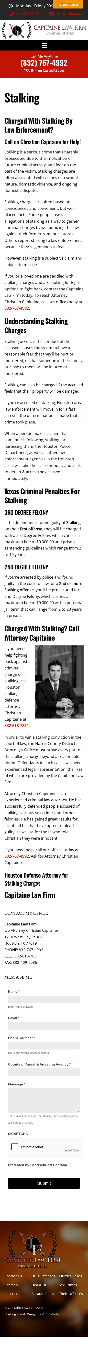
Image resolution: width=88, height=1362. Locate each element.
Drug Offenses (43, 1276)
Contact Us (13, 1276)
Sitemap (11, 1285)
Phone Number (21, 1038)
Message (16, 1084)
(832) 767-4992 (44, 62)
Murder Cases (70, 1276)
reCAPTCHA (18, 1134)
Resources (12, 1293)
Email (13, 1018)
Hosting (10, 1314)
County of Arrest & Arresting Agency (39, 1064)
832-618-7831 (16, 725)
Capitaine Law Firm (21, 1307)
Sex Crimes (68, 1285)
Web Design (28, 1314)
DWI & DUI (40, 1285)
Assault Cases (43, 1293)
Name (14, 991)
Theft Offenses (71, 1293)
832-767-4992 (16, 308)
